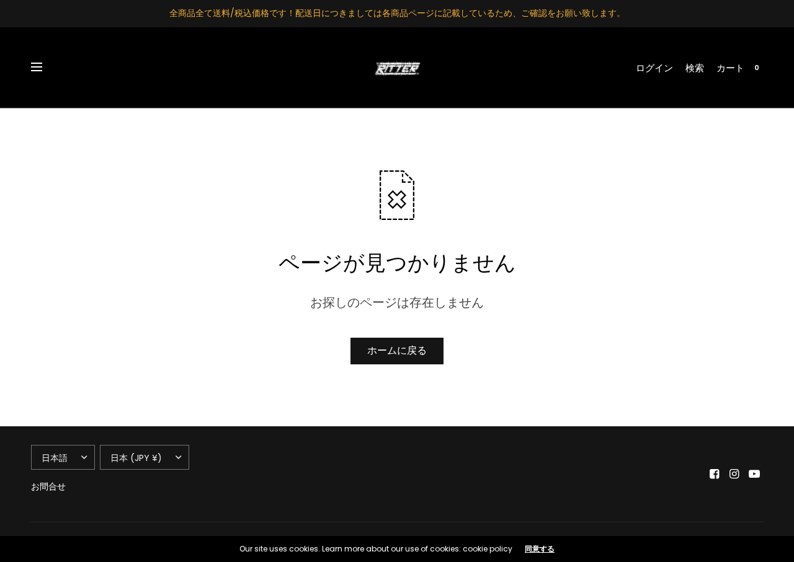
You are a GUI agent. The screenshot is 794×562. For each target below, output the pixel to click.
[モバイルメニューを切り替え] (44, 67)
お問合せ (48, 486)
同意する (540, 549)
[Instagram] (734, 474)
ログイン (654, 67)
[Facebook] (714, 474)
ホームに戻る (397, 350)
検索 (694, 67)
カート (730, 67)
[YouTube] (754, 474)
